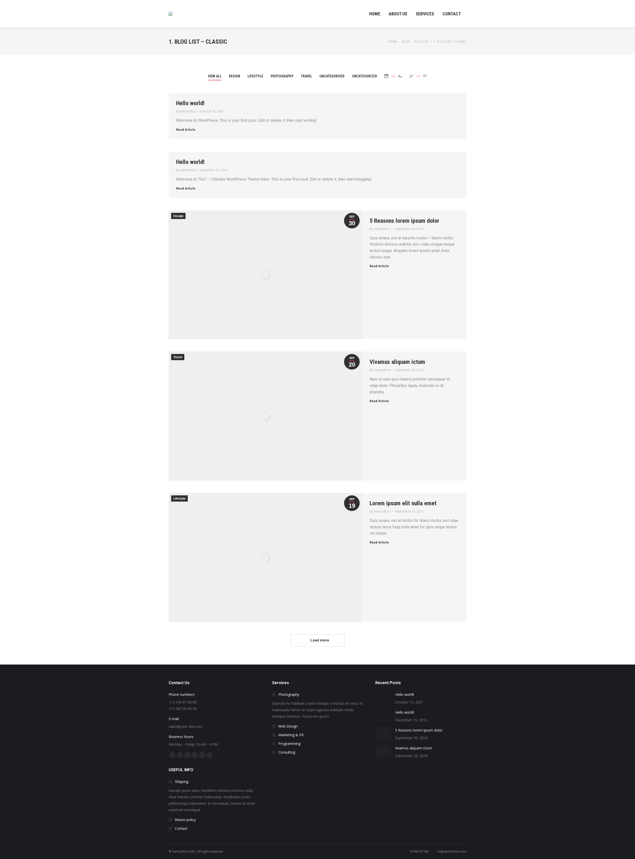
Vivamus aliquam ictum (397, 361)
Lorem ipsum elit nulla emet (403, 503)
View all (215, 76)
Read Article (185, 129)
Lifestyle (255, 76)
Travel (306, 76)
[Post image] (383, 697)
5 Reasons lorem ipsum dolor (404, 220)
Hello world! (190, 103)
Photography (282, 76)
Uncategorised (332, 76)
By (186, 111)
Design (234, 76)
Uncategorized (364, 76)
